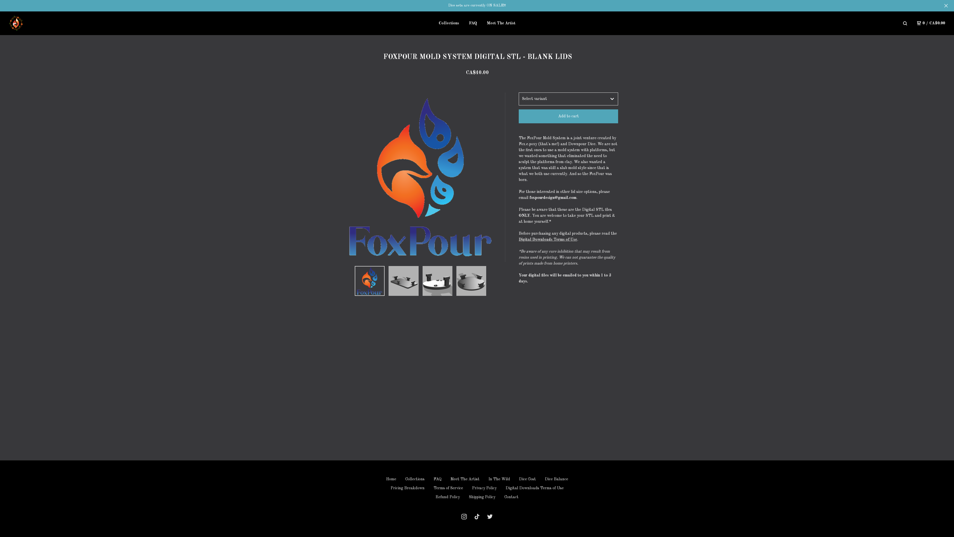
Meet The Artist (501, 23)
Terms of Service (448, 488)
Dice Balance (556, 479)
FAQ (473, 23)
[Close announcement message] (946, 6)
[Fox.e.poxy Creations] (16, 23)
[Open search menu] (905, 23)
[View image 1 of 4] (370, 281)
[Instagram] (464, 516)
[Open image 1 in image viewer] (420, 177)
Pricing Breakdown (408, 488)
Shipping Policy (482, 497)
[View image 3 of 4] (437, 281)
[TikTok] (477, 516)
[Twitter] (489, 516)
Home (391, 479)
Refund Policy (448, 497)
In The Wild (499, 479)
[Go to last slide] (343, 177)
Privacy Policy (484, 488)
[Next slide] (498, 177)
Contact (511, 497)
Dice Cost (527, 479)
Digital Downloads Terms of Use (548, 240)
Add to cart (568, 116)
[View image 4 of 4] (471, 281)
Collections (449, 23)
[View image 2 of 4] (403, 281)
